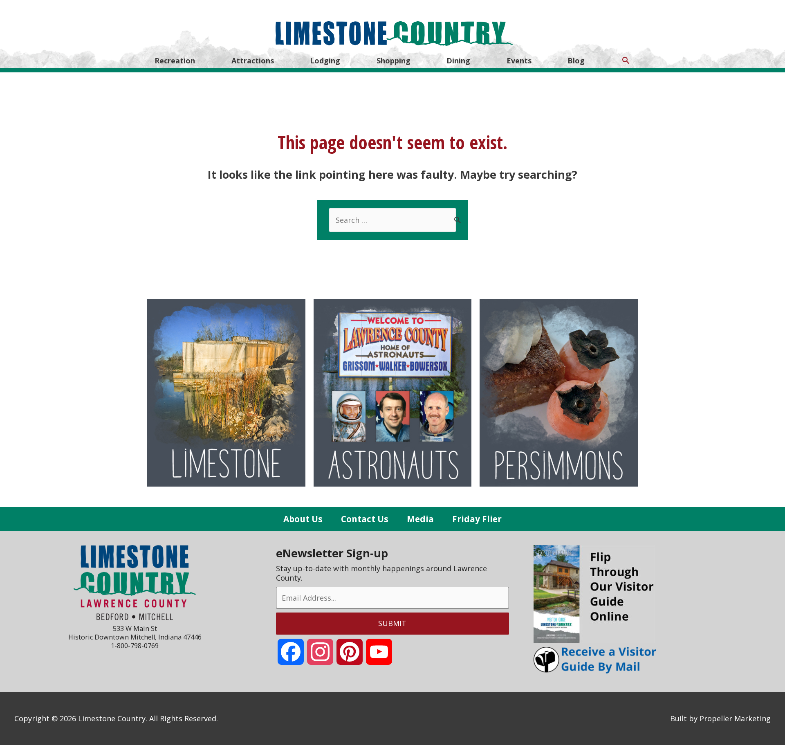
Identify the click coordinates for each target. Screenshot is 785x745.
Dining (458, 60)
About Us (303, 519)
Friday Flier (477, 519)
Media (420, 519)
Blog (576, 60)
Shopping (393, 60)
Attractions (252, 60)
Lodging (325, 60)
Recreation (175, 60)
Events (519, 60)
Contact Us (364, 519)
